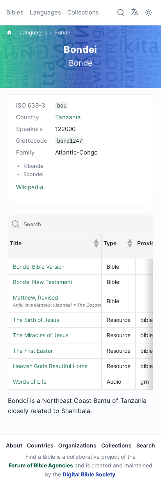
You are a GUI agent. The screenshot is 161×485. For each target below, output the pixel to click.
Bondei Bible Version (38, 266)
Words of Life (30, 381)
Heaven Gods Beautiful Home (50, 366)
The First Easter (33, 350)
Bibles (14, 12)
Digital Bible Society (89, 474)
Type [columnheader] (118, 243)
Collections (83, 12)
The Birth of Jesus (36, 319)
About (14, 445)
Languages (45, 12)
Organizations (77, 445)
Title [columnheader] (54, 243)
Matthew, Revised (35, 297)
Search (145, 445)
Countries (40, 445)
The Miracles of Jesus (40, 335)
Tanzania (68, 117)
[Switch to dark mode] (148, 12)
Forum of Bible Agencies (41, 465)
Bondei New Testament (42, 281)
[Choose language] (135, 12)
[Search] (121, 12)
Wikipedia (29, 187)
